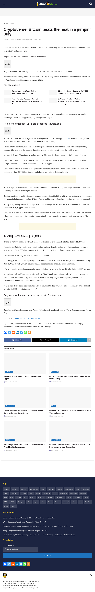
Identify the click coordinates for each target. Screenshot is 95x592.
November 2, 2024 (57, 450)
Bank (43, 489)
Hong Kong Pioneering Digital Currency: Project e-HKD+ (25, 531)
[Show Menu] (4, 4)
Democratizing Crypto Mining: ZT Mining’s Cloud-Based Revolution (29, 518)
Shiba (50, 502)
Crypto (9, 371)
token (74, 502)
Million (69, 497)
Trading (87, 502)
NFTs (12, 502)
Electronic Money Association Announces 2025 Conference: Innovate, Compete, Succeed (38, 526)
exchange (73, 493)
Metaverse (10, 405)
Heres (19, 497)
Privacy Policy (43, 589)
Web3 (53, 405)
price (28, 502)
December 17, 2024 (57, 416)
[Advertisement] (47, 11)
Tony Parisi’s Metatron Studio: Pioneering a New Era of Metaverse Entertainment (27, 101)
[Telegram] (21, 332)
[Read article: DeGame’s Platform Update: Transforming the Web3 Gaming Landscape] (53, 100)
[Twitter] (9, 332)
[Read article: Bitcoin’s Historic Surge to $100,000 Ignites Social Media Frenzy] (53, 92)
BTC (77, 489)
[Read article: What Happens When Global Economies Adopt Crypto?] (7, 92)
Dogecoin (47, 493)
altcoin (6, 489)
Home (6, 24)
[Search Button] (90, 4)
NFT (5, 502)
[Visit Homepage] (47, 4)
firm (5, 497)
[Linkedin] (17, 332)
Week (13, 506)
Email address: (9, 545)
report (36, 502)
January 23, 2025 (11, 416)
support (66, 502)
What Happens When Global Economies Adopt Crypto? (24, 522)
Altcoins (15, 489)
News (12, 24)
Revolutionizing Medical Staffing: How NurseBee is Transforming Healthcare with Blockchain (39, 535)
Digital (38, 493)
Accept (47, 583)
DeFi (30, 493)
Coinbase (14, 493)
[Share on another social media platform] (89, 340)
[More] (29, 332)
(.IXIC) (66, 138)
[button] (91, 563)
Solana (57, 502)
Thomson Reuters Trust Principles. (26, 318)
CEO (6, 493)
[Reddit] (13, 332)
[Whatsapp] (25, 332)
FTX (11, 497)
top (80, 502)
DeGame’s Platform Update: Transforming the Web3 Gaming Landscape (71, 101)
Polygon (21, 502)
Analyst (24, 489)
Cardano (86, 489)
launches (41, 497)
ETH (55, 493)
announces (34, 489)
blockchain (69, 489)
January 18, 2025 (56, 382)
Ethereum (63, 493)
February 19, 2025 (11, 382)
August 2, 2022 (9, 40)
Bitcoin (59, 489)
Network (78, 497)
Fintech (83, 493)
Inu (25, 497)
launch (32, 497)
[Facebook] (5, 332)
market (50, 497)
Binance (51, 489)
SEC (43, 502)
